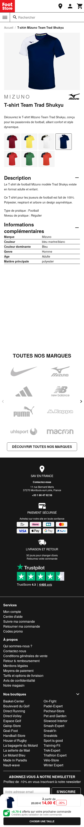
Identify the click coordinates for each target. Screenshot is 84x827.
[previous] (3, 401)
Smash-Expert (54, 725)
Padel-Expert (53, 706)
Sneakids (50, 735)
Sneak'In (50, 730)
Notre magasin (13, 685)
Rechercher (26, 17)
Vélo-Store (51, 760)
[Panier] (80, 6)
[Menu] (5, 17)
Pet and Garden (55, 715)
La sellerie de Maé (16, 750)
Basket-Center (13, 701)
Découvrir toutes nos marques (42, 446)
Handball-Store (14, 735)
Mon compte (12, 611)
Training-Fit (52, 745)
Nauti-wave (11, 765)
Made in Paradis (15, 760)
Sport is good (53, 740)
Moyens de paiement (18, 670)
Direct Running (14, 711)
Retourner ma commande (21, 626)
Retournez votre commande (42, 558)
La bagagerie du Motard (20, 745)
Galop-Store (12, 725)
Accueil (8, 27)
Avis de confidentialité (19, 680)
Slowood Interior (55, 720)
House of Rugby (15, 740)
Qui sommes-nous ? (17, 646)
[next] (81, 401)
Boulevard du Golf (16, 706)
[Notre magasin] (60, 6)
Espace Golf (12, 720)
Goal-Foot (10, 730)
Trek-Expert (52, 750)
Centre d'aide (13, 616)
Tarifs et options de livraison (23, 675)
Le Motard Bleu (14, 755)
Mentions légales (15, 665)
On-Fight (50, 701)
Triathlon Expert (55, 755)
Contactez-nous (42, 482)
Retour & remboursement (21, 660)
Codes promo (13, 631)
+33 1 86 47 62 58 (42, 495)
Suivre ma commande (19, 621)
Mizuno (17, 96)
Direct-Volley (12, 715)
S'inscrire (66, 791)
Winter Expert (53, 765)
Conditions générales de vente (25, 655)
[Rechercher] (14, 17)
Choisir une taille (42, 821)
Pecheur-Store (54, 711)
